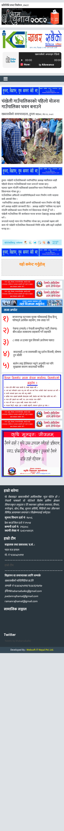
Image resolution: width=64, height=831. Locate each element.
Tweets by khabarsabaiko (18, 641)
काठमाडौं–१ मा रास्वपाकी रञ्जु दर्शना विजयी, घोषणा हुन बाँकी (37, 354)
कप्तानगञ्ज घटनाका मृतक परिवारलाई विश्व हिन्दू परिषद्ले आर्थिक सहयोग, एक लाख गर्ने (34, 319)
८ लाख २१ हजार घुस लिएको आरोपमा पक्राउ (33, 340)
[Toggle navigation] (6, 79)
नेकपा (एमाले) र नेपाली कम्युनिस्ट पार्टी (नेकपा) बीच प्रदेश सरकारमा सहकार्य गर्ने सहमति (35, 330)
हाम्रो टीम (9, 565)
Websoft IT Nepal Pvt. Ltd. (40, 650)
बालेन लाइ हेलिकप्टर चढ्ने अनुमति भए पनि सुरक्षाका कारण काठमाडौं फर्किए (33, 365)
